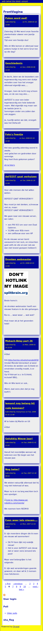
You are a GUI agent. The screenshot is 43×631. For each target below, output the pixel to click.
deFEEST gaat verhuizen (21, 176)
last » (21, 589)
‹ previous (17, 584)
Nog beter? (12, 469)
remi (18, 67)
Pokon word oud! (16, 18)
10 (24, 586)
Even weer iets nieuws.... (21, 520)
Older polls (12, 613)
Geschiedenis (13, 63)
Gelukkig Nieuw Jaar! (19, 438)
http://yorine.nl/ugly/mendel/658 (23, 360)
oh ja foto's (9, 165)
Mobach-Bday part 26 (19, 341)
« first (8, 584)
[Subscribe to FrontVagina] (4, 595)
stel (17, 138)
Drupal (16, 626)
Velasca (19, 22)
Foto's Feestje (14, 134)
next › (35, 586)
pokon (18, 442)
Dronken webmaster (18, 259)
